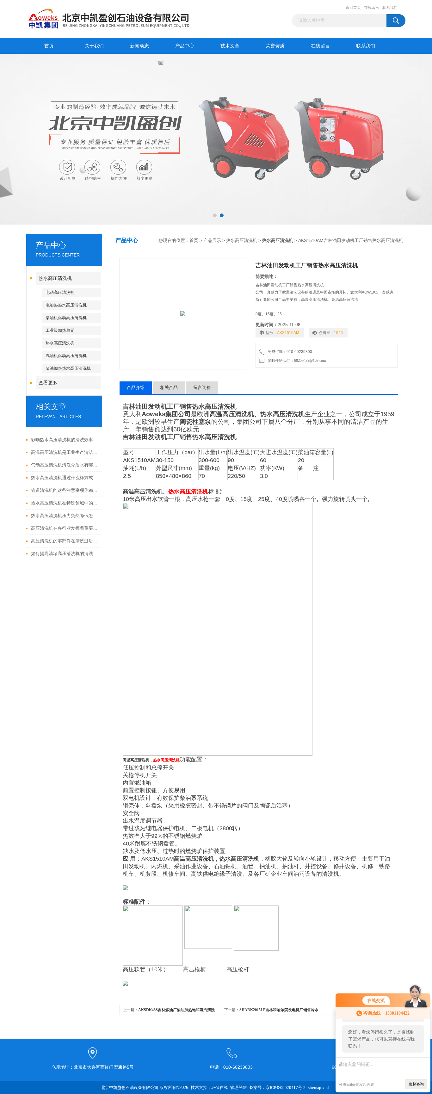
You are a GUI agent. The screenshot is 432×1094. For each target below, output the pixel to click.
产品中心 (184, 45)
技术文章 (229, 45)
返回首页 (353, 7)
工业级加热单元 (60, 330)
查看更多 (48, 382)
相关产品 (169, 387)
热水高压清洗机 (55, 278)
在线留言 (371, 7)
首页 (49, 45)
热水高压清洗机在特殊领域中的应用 (65, 503)
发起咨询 (416, 1084)
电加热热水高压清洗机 (66, 305)
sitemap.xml (318, 1087)
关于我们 (94, 45)
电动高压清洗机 (60, 292)
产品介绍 (136, 387)
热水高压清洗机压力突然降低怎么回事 (65, 515)
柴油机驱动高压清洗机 (66, 317)
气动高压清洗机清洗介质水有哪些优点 (65, 465)
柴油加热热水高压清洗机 (68, 368)
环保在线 (219, 1087)
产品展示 (212, 240)
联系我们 (390, 7)
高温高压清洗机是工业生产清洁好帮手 (65, 452)
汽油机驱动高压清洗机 (66, 355)
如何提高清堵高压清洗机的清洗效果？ (65, 553)
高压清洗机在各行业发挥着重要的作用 (65, 528)
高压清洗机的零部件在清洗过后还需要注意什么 (65, 541)
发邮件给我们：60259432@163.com (296, 360)
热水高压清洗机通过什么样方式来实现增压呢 (65, 477)
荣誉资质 (275, 45)
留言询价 (202, 387)
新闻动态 (139, 45)
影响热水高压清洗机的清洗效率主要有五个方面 (65, 439)
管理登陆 (238, 1087)
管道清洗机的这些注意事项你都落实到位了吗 (65, 490)
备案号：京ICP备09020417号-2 (277, 1087)
